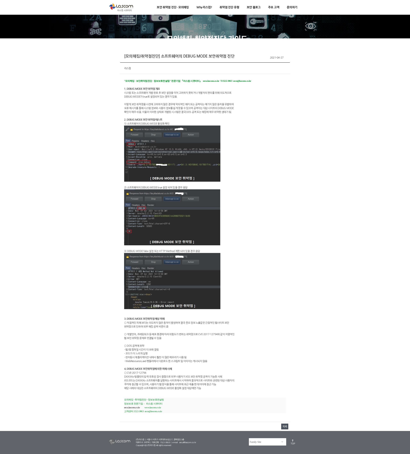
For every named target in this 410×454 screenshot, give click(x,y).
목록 (285, 426)
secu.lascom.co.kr (132, 407)
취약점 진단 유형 (229, 7)
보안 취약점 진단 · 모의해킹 (173, 7)
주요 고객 (273, 7)
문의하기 (292, 7)
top (293, 442)
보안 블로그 (253, 7)
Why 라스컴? (204, 7)
